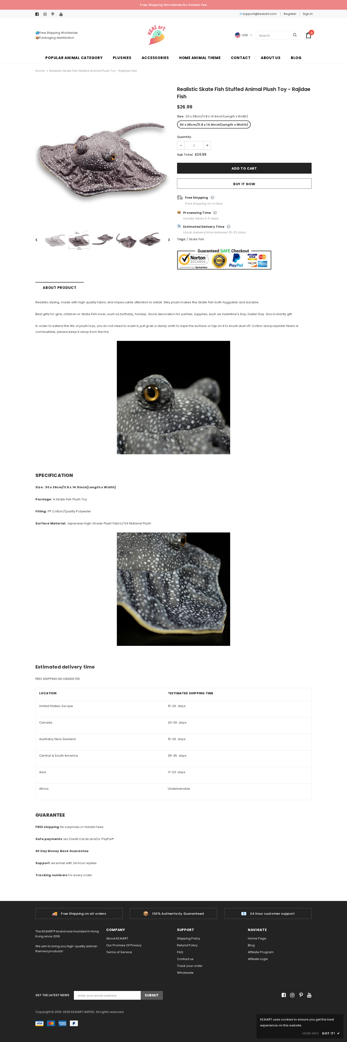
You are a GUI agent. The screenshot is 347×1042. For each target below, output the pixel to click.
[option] (102, 154)
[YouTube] (62, 14)
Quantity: (184, 137)
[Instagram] (46, 14)
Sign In (308, 14)
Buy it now (244, 184)
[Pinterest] (54, 14)
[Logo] (156, 35)
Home (40, 71)
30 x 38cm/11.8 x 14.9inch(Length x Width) (214, 124)
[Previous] (39, 239)
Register (290, 14)
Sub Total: (185, 154)
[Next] (165, 239)
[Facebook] (38, 14)
